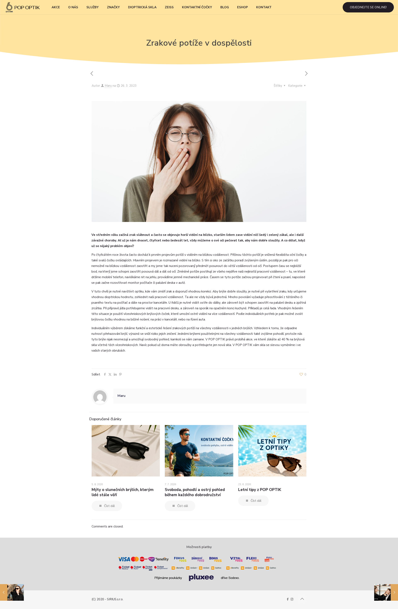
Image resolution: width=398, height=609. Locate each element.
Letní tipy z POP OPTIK (259, 489)
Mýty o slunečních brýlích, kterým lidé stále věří (123, 492)
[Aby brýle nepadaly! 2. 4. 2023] (386, 592)
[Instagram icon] (292, 599)
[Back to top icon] (302, 599)
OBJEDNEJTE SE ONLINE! (368, 7)
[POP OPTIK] (22, 7)
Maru (108, 86)
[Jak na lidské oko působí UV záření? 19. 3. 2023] (12, 592)
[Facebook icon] (287, 599)
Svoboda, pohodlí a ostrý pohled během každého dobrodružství (195, 492)
